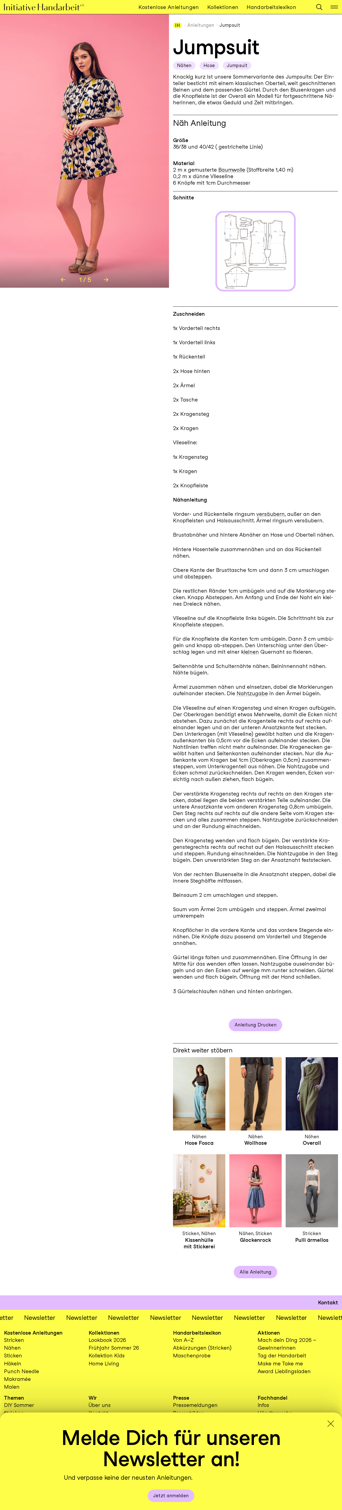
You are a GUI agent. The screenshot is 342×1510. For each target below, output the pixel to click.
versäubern (270, 514)
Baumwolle (231, 170)
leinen (251, 652)
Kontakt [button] (328, 1302)
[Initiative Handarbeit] (48, 7)
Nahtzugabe (252, 693)
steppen (201, 576)
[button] (319, 7)
